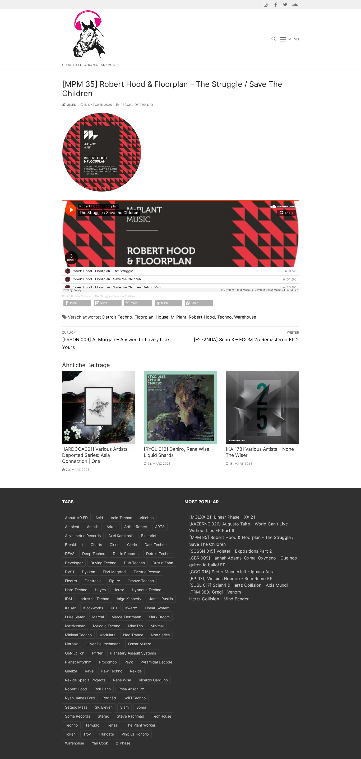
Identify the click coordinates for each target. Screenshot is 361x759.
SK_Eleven (104, 707)
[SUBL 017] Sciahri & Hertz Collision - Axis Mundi (238, 585)
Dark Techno (155, 544)
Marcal (98, 617)
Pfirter (97, 653)
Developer (74, 563)
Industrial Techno (94, 598)
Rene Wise (122, 680)
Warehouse (245, 317)
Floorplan (144, 317)
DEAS (70, 553)
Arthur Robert (135, 526)
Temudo (92, 725)
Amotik (93, 526)
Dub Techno (134, 563)
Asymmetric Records (83, 535)
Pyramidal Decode (156, 662)
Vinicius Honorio (135, 734)
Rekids (136, 671)
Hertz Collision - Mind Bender (219, 598)
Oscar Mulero (139, 644)
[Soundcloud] (295, 5)
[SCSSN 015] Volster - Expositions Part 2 (230, 551)
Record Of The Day (137, 105)
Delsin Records (125, 553)
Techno (224, 317)
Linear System (157, 608)
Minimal (157, 626)
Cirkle (114, 544)
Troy (87, 734)
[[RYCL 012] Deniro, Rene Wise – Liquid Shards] (180, 407)
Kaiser (70, 608)
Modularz (107, 635)
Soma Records (77, 716)
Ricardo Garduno (153, 680)
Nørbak (71, 644)
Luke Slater (75, 617)
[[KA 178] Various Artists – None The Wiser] (262, 407)
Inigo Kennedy (129, 598)
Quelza (71, 671)
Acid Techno (121, 517)
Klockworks (93, 608)
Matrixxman (75, 626)
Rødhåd (109, 698)
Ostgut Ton (74, 653)
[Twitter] (285, 5)
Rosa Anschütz (131, 689)
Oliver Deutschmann (103, 644)
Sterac (103, 716)
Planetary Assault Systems (133, 653)
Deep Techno (93, 553)
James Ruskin (161, 598)
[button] (77, 303)
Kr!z (114, 608)
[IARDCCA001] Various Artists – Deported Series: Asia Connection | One (96, 455)
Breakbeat (74, 544)
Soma (141, 707)
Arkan (112, 526)
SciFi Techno (135, 698)
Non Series (160, 635)
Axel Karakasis (120, 535)
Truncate (106, 734)
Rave (89, 671)
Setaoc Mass (76, 707)
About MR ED (76, 517)
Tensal (112, 725)
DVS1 (69, 572)
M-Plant (178, 317)
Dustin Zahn (162, 563)
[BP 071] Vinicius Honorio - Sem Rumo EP (230, 578)
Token (70, 734)
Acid (99, 517)
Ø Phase (123, 743)
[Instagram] (266, 5)
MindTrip (135, 626)
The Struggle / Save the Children (115, 296)
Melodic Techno (106, 626)
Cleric (132, 544)
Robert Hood (202, 317)
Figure (114, 580)
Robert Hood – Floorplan (77, 296)
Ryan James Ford (80, 698)
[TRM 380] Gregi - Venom (215, 592)
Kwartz (131, 608)
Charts (96, 544)
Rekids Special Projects (85, 680)
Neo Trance (133, 635)
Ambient (72, 526)
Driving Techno (103, 563)
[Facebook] (275, 5)
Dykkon (88, 572)
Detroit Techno (117, 317)
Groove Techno (141, 580)
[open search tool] (273, 39)
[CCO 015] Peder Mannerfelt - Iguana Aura (232, 571)
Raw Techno (111, 671)
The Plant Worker (140, 725)
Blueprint (148, 535)
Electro (71, 580)
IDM (68, 598)
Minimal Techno (78, 635)
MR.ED (71, 105)
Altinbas (147, 517)
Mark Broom (159, 617)
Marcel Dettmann (126, 617)
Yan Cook (100, 743)
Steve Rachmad (130, 716)
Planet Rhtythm (78, 662)
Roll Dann (103, 689)
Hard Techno (76, 589)
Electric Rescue (147, 572)
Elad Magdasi (114, 572)
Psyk (128, 662)
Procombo (108, 662)
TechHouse (161, 716)
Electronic (93, 580)
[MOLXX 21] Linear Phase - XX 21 (222, 517)
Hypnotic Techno (146, 589)
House (162, 317)
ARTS (160, 526)
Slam (124, 707)
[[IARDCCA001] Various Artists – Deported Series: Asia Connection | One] (98, 407)
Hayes (100, 589)
